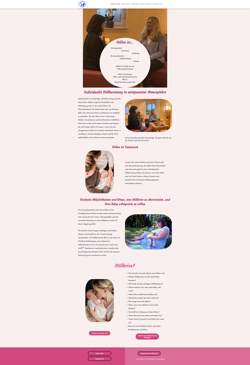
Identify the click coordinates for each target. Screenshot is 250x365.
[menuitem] (115, 4)
